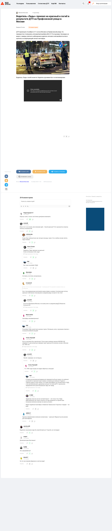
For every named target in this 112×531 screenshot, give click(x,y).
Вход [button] (101, 3)
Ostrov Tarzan (31, 246)
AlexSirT (25, 457)
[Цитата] (26, 206)
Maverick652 (29, 314)
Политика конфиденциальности (94, 201)
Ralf (28, 261)
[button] (88, 3)
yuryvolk (25, 223)
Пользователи (31, 3)
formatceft (29, 283)
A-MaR (31, 395)
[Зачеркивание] (23, 206)
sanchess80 (26, 426)
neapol (25, 436)
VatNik (25, 447)
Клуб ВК (54, 3)
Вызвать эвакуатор (97, 196)
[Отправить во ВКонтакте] (6, 176)
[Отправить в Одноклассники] (6, 180)
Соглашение (89, 200)
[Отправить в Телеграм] (6, 184)
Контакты (62, 3)
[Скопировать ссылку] (6, 189)
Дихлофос (29, 272)
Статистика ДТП (43, 3)
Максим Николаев (23, 12)
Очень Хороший (30, 337)
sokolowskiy (29, 234)
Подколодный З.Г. (28, 212)
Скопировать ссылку (26, 176)
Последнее (20, 3)
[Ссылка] (28, 206)
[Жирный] (21, 206)
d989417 (28, 413)
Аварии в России (20, 27)
